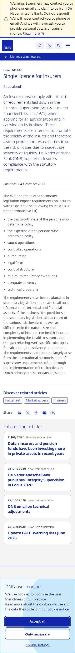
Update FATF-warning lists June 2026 (36, 535)
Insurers (59, 400)
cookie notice (58, 609)
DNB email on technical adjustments (28, 509)
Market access (37, 400)
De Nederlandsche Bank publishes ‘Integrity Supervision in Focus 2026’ (36, 480)
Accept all (37, 621)
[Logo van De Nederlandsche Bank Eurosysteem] (7, 45)
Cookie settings (38, 645)
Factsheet (12, 400)
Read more (32, 33)
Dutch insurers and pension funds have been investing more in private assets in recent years (36, 449)
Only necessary (37, 634)
